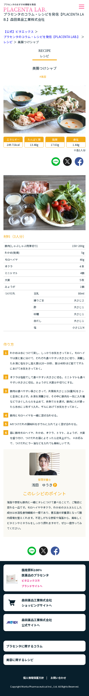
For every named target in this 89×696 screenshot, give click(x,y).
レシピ (8, 42)
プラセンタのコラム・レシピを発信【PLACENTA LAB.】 (41, 37)
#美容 (43, 76)
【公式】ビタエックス (18, 31)
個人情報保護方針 (33, 678)
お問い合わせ (58, 678)
